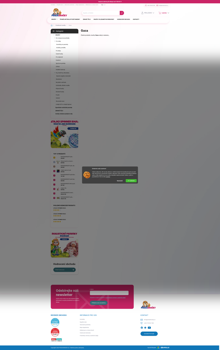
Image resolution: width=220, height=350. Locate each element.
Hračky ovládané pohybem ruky (63, 113)
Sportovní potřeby (60, 63)
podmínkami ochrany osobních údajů (115, 297)
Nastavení (120, 181)
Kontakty (53, 4)
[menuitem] (54, 19)
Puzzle (57, 95)
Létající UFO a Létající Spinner (64, 104)
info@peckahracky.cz (149, 319)
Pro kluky (58, 50)
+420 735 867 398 (149, 323)
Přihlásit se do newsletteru (99, 303)
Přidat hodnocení (59, 269)
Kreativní (58, 60)
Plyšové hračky (60, 88)
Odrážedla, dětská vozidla (63, 85)
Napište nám (60, 4)
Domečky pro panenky (62, 44)
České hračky (59, 54)
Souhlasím (132, 180)
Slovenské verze (60, 101)
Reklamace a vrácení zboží (92, 4)
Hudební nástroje (60, 69)
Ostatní (58, 98)
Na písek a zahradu (61, 82)
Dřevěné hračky (60, 91)
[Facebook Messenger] (145, 327)
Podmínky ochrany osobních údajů (89, 335)
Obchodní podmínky (69, 4)
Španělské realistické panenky (63, 107)
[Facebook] (142, 327)
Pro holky (58, 41)
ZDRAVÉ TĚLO (59, 110)
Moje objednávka (80, 4)
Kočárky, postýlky (61, 47)
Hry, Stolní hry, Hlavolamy (62, 72)
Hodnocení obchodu (85, 333)
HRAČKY (57, 35)
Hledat (122, 13)
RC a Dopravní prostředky (62, 38)
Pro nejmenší (59, 57)
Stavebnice (59, 79)
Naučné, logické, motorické (63, 76)
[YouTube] (149, 327)
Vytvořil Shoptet (151, 347)
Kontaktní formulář (149, 333)
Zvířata (58, 66)
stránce (108, 176)
